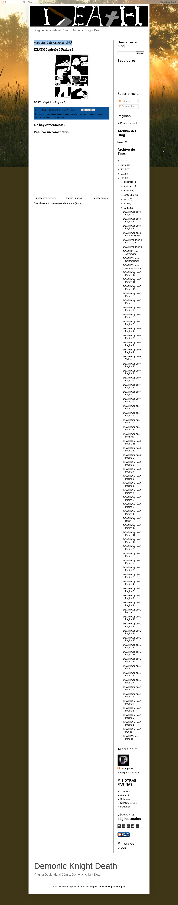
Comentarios (127, 106)
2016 (123, 165)
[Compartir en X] (88, 110)
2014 (123, 174)
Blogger (121, 886)
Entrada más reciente (45, 198)
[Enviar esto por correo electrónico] (82, 110)
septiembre (129, 195)
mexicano (91, 114)
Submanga (125, 799)
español (60, 114)
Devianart (125, 807)
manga (83, 114)
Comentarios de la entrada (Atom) (64, 203)
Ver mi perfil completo (128, 772)
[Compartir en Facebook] (90, 110)
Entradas (125, 101)
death (53, 114)
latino (76, 114)
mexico (100, 114)
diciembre (128, 182)
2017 (123, 160)
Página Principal (74, 198)
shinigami (47, 117)
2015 (123, 169)
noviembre (128, 186)
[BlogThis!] (85, 110)
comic (47, 114)
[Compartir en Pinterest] (93, 110)
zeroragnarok (58, 117)
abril (125, 203)
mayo (126, 199)
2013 (123, 178)
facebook (124, 795)
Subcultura (125, 791)
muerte (38, 117)
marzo (126, 208)
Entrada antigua (100, 198)
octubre (127, 190)
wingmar (93, 886)
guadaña (69, 114)
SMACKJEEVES (128, 803)
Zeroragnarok (127, 768)
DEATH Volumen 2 (132, 247)
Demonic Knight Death (75, 866)
